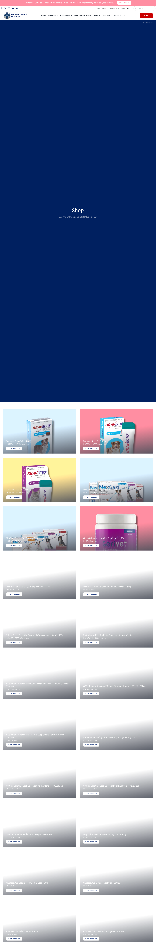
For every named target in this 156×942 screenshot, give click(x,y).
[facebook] (1, 8)
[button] (124, 15)
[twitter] (5, 8)
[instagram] (9, 8)
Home (145, 23)
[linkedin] (17, 8)
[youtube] (13, 8)
